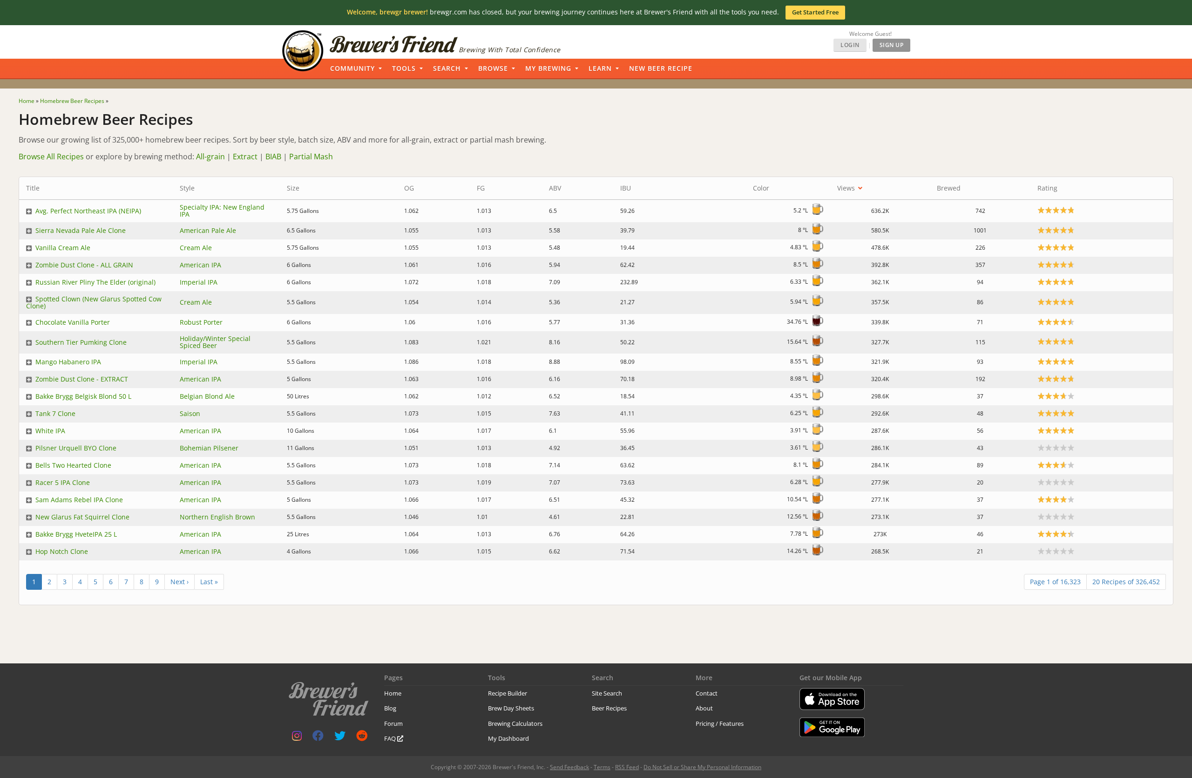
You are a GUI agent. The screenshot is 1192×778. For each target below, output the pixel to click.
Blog (390, 708)
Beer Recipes (609, 708)
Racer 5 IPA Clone (62, 482)
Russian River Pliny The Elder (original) (95, 282)
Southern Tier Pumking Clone (81, 342)
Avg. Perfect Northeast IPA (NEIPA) (88, 210)
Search (447, 68)
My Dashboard (508, 738)
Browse (493, 68)
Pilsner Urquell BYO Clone (75, 448)
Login (850, 45)
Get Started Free (815, 12)
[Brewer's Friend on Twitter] (339, 738)
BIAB (273, 156)
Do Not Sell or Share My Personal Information (702, 767)
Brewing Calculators (515, 723)
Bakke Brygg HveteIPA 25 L (76, 534)
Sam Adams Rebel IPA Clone (79, 499)
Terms (602, 767)
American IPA (200, 264)
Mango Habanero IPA (68, 361)
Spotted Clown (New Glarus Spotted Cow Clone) (94, 302)
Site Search (607, 693)
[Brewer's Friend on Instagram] (297, 738)
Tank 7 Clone (55, 413)
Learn (600, 68)
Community (352, 68)
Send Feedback (569, 767)
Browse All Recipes (51, 156)
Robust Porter (201, 322)
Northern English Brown (217, 516)
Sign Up (892, 45)
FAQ (390, 738)
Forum (393, 723)
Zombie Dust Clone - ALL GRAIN (84, 264)
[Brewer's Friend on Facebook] (318, 738)
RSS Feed (627, 767)
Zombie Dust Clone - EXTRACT (81, 379)
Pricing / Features (720, 723)
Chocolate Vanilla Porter (72, 322)
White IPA (50, 430)
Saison (190, 413)
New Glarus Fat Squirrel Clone (82, 516)
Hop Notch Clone (61, 551)
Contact (707, 693)
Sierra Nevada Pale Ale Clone (80, 230)
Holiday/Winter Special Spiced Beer (215, 342)
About (704, 708)
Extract (245, 156)
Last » (209, 581)
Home (392, 693)
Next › (179, 581)
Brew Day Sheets (511, 708)
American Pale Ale (208, 230)
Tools (404, 68)
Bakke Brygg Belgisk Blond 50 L (83, 396)
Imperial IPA (198, 282)
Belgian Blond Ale (207, 396)
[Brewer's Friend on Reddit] (361, 738)
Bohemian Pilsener (209, 448)
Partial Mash (311, 156)
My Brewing (548, 68)
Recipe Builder (507, 693)
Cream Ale (196, 247)
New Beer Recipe (660, 68)
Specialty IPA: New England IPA (222, 210)
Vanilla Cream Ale (62, 247)
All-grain (210, 156)
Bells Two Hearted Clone (73, 465)
